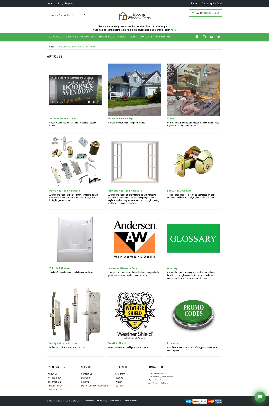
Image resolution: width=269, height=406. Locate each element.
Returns (85, 381)
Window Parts (88, 36)
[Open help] (260, 397)
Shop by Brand (106, 36)
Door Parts (72, 36)
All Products (55, 36)
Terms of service (115, 401)
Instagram (119, 373)
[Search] (84, 15)
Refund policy (89, 401)
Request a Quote (199, 3)
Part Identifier (163, 36)
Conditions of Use (57, 389)
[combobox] (67, 15)
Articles (122, 36)
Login (57, 3)
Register (69, 3)
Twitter (118, 381)
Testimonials (54, 381)
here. (173, 29)
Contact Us (146, 36)
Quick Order (216, 3)
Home (49, 3)
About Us (52, 373)
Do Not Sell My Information (95, 385)
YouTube (119, 385)
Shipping (85, 377)
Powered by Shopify (75, 401)
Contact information (130, 401)
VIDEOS (133, 36)
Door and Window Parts (60, 401)
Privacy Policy (55, 385)
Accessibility (54, 377)
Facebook (119, 377)
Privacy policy (102, 401)
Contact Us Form (160, 382)
